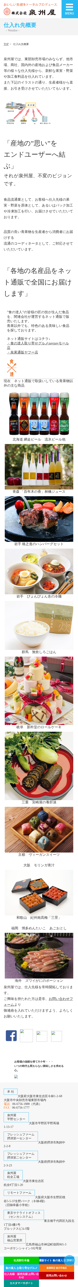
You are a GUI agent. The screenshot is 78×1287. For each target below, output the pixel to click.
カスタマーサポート (21, 1283)
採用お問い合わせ (56, 1275)
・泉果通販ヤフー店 (22, 352)
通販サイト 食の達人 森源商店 (56, 1260)
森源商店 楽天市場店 (57, 1268)
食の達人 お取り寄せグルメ (21, 1267)
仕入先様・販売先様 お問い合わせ (21, 1275)
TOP (6, 44)
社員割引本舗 (21, 1260)
